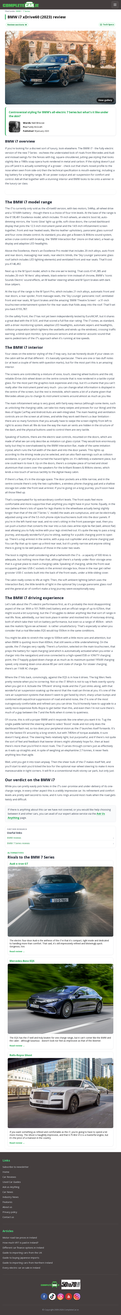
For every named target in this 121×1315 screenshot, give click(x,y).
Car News (8, 1191)
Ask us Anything (11, 1186)
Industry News (11, 1196)
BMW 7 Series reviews (18, 843)
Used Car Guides (12, 1181)
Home (6, 1171)
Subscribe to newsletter (16, 1166)
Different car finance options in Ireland (23, 1247)
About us (7, 1207)
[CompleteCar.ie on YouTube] (68, 1296)
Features (7, 1202)
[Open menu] (115, 4)
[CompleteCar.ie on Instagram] (76, 1296)
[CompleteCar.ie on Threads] (60, 1296)
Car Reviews (9, 1176)
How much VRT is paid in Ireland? (20, 1242)
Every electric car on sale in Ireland (21, 1267)
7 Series (26, 11)
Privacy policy (10, 1212)
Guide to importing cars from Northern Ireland (28, 1262)
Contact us (8, 1217)
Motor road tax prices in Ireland (20, 1237)
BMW (18, 11)
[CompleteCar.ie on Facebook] (44, 1296)
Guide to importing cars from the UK (22, 1252)
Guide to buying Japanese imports (21, 1257)
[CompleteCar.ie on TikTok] (52, 1296)
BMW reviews (14, 837)
